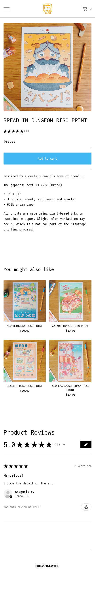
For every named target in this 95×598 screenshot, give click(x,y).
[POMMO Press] (48, 9)
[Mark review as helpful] (86, 507)
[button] (64, 444)
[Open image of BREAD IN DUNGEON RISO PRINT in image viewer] (47, 67)
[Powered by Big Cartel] (47, 566)
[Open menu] (6, 9)
